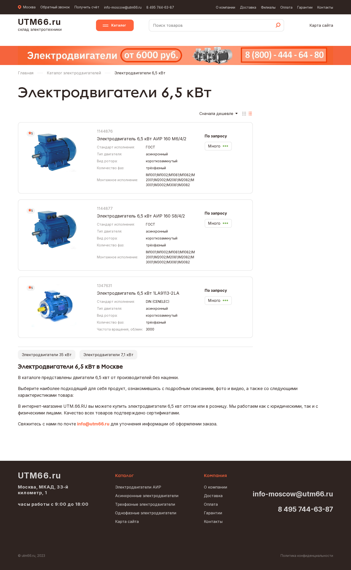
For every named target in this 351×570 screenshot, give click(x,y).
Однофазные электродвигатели (145, 512)
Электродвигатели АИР (138, 487)
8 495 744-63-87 (160, 7)
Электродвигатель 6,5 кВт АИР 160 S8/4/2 (141, 215)
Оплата (286, 7)
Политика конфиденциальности (307, 556)
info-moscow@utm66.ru (123, 7)
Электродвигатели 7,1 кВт (108, 354)
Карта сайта (321, 25)
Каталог (118, 25)
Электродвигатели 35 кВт (47, 354)
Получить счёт (86, 7)
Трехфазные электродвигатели (145, 504)
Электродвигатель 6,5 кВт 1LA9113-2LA (138, 293)
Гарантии (305, 7)
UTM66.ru (39, 475)
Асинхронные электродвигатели (146, 495)
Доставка (248, 7)
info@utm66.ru (93, 423)
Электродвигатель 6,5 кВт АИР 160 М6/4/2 (141, 138)
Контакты (325, 7)
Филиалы (268, 7)
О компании (225, 7)
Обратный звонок (55, 7)
